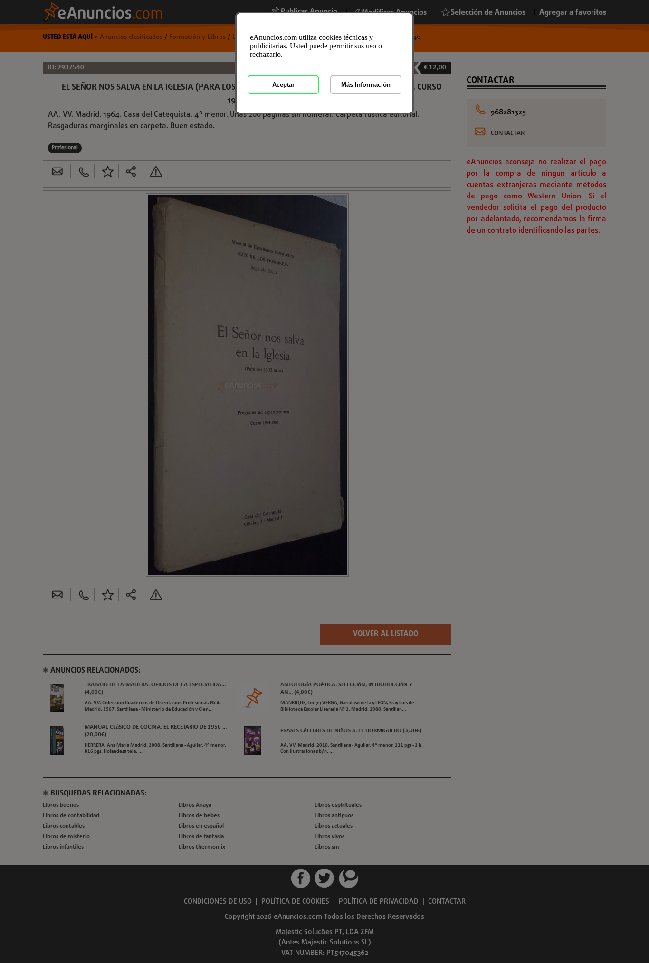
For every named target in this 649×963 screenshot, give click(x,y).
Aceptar (283, 84)
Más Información (366, 84)
